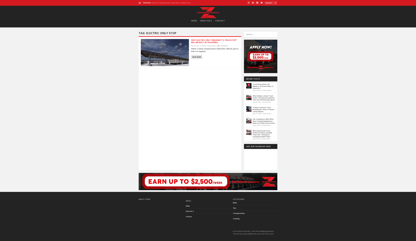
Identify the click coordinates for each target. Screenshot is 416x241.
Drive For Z (206, 21)
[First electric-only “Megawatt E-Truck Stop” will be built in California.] (165, 52)
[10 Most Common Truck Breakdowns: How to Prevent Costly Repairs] (249, 109)
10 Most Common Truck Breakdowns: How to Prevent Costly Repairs (263, 109)
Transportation (211, 46)
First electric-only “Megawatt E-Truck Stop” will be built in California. (214, 41)
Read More (196, 57)
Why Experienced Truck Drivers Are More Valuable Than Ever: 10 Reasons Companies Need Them (262, 134)
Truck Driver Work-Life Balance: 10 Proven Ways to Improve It (263, 86)
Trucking (203, 46)
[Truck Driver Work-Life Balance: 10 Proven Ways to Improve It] (249, 85)
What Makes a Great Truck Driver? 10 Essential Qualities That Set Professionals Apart (264, 98)
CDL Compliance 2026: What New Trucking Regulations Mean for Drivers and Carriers (264, 121)
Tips (234, 208)
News (194, 21)
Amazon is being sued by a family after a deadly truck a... (172, 3)
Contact (220, 21)
